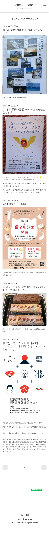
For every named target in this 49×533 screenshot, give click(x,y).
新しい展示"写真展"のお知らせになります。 (24, 31)
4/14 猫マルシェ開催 (14, 204)
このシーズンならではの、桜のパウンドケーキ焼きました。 (24, 288)
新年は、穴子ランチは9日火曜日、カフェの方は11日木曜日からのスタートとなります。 (24, 346)
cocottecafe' (24, 5)
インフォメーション (24, 18)
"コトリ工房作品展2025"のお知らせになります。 (24, 111)
